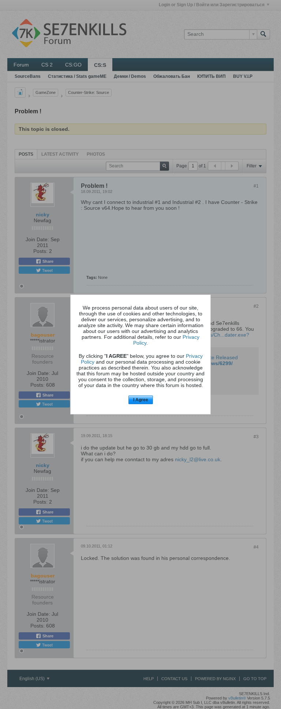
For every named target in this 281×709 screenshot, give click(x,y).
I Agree (140, 399)
